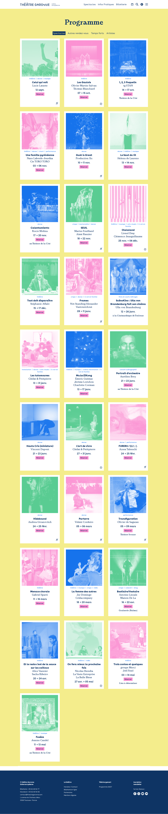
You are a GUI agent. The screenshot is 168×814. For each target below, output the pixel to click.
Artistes (110, 33)
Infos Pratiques (106, 4)
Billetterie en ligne (70, 790)
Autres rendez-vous (78, 33)
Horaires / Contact (70, 787)
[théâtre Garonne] (42, 4)
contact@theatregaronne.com (31, 795)
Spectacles (90, 4)
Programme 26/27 (105, 787)
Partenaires (68, 792)
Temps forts (97, 33)
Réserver (39, 94)
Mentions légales (70, 795)
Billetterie (121, 4)
